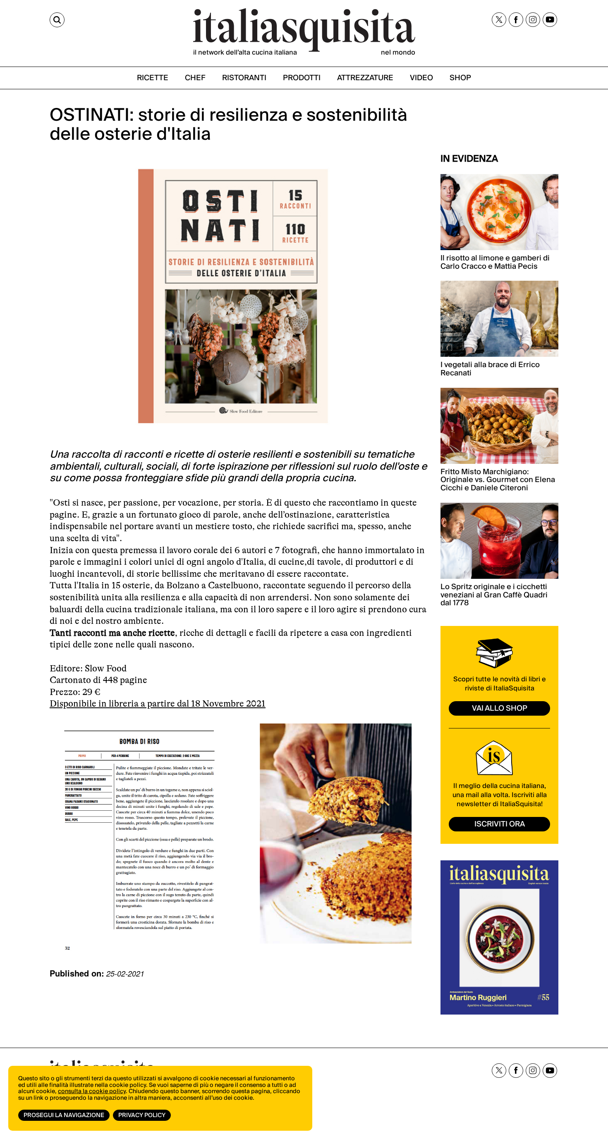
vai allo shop (499, 708)
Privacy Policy (141, 1115)
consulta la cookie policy (92, 1091)
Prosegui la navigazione (64, 1115)
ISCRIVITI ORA (499, 824)
